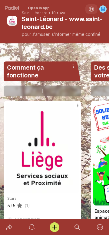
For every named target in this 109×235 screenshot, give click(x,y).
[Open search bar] (77, 227)
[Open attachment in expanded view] (42, 148)
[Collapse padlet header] (72, 19)
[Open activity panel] (31, 227)
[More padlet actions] (100, 227)
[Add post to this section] (42, 91)
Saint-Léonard (35, 13)
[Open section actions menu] (73, 66)
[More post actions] (74, 108)
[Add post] (54, 227)
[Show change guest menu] (103, 9)
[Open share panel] (9, 227)
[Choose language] (91, 9)
